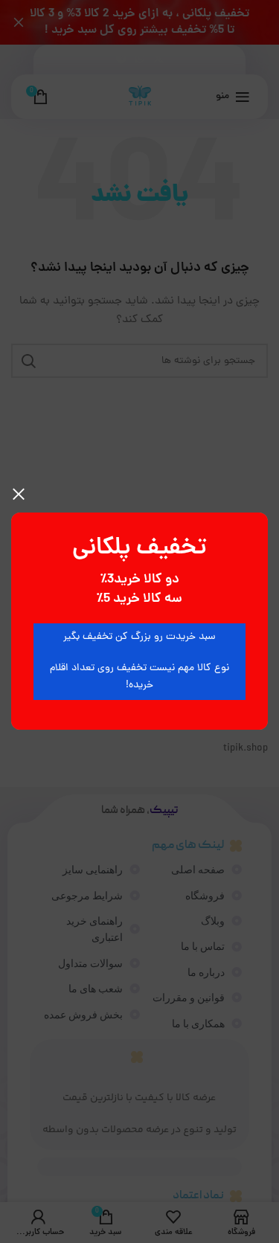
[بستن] (18, 494)
